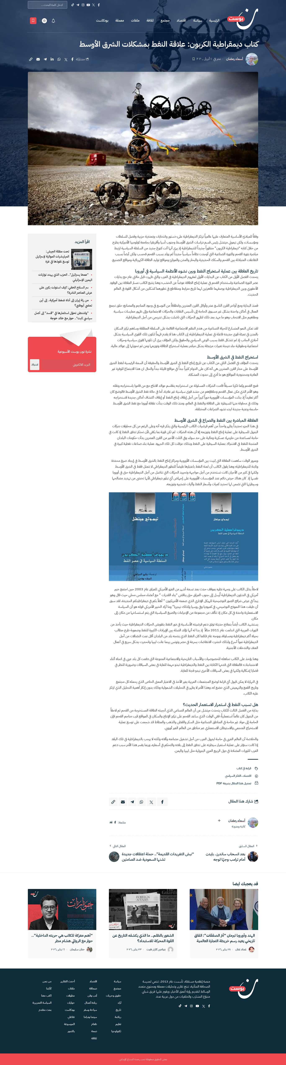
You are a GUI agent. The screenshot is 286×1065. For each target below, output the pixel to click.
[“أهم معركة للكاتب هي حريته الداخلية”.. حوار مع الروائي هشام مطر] (62, 909)
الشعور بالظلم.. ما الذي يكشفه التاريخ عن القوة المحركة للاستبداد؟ (143, 938)
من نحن (47, 981)
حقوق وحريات (113, 996)
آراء (119, 1003)
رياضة (118, 1017)
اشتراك (34, 365)
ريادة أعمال (91, 1003)
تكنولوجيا (116, 1031)
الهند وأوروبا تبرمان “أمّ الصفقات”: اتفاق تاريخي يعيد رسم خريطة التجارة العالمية (224, 938)
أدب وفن (92, 996)
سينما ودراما (90, 1017)
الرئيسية (214, 20)
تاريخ (118, 1010)
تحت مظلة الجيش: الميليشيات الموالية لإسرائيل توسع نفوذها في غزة (52, 256)
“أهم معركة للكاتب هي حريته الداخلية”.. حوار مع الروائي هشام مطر (62, 938)
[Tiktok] (72, 4)
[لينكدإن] (111, 822)
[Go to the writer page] (253, 822)
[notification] (53, 20)
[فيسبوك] (115, 822)
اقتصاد (181, 20)
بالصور (71, 1031)
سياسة (197, 20)
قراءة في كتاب (244, 768)
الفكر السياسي (233, 776)
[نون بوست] (242, 21)
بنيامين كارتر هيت (156, 949)
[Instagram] (83, 4)
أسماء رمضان (234, 59)
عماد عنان (240, 949)
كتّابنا (49, 988)
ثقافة (150, 20)
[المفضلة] (33, 20)
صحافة (93, 988)
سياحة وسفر (90, 1010)
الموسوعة (69, 1024)
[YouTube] (88, 4)
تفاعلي (71, 1017)
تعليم (118, 1024)
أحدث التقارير (68, 981)
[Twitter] (93, 4)
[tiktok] (180, 1006)
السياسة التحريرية (42, 1003)
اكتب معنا (46, 996)
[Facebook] (98, 4)
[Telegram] (77, 4)
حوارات (71, 1003)
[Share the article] (72, 59)
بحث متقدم (45, 1010)
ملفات (135, 20)
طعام (94, 1024)
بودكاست (102, 20)
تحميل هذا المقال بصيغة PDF (233, 783)
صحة (94, 1031)
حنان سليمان (77, 949)
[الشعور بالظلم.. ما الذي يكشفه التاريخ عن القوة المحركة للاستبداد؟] (143, 909)
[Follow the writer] (219, 820)
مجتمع (165, 20)
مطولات (70, 996)
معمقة (119, 20)
